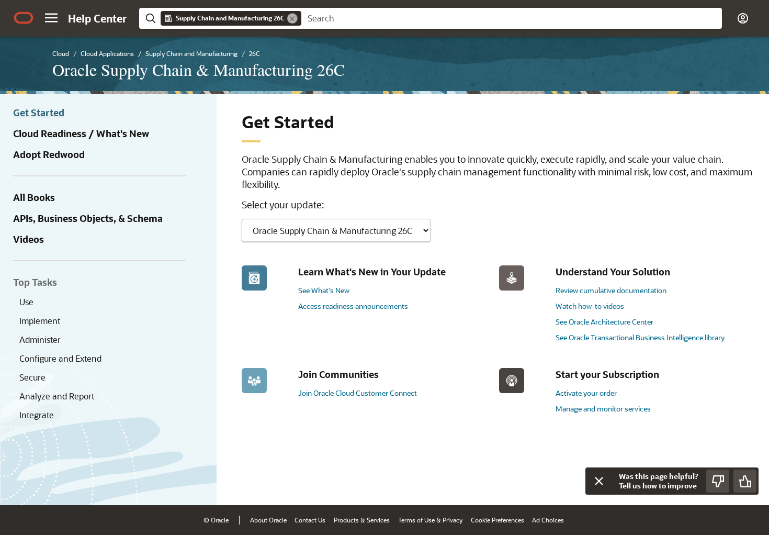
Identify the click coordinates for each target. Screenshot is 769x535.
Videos (28, 239)
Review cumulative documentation (611, 290)
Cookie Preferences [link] (497, 520)
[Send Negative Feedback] (717, 481)
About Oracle (268, 520)
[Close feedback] (598, 481)
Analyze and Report (56, 396)
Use (26, 301)
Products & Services (362, 520)
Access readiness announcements (353, 306)
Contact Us (310, 520)
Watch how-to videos (590, 306)
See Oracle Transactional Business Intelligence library (640, 337)
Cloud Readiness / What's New (81, 133)
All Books (34, 197)
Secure (32, 377)
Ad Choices (548, 520)
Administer (40, 339)
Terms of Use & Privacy (430, 520)
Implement (39, 320)
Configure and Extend (60, 358)
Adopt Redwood (49, 154)
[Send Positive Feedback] (744, 481)
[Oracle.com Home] (24, 18)
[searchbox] (512, 18)
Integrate (36, 414)
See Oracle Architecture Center (604, 322)
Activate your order (586, 393)
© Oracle (216, 520)
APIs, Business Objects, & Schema (88, 218)
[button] (51, 17)
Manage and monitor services (603, 409)
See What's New (323, 290)
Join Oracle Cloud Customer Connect (357, 393)
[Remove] (292, 18)
